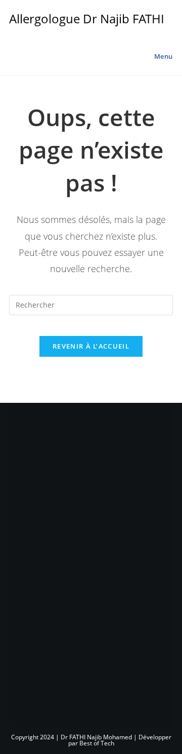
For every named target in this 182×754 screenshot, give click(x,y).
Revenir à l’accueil (91, 346)
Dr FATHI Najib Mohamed (96, 737)
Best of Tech (96, 743)
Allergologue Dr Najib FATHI (86, 18)
